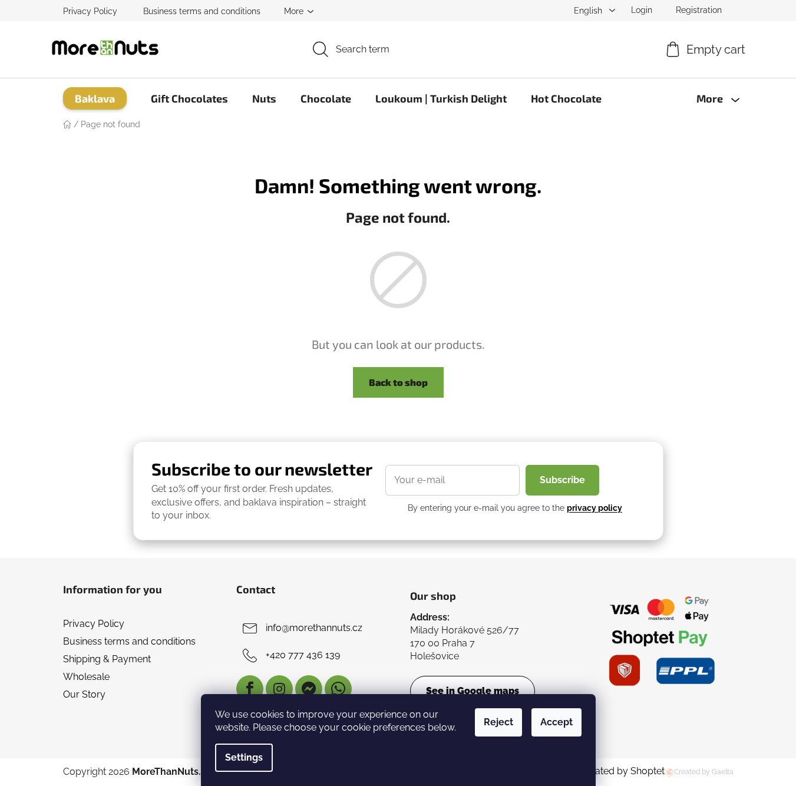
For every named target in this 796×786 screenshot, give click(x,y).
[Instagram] (279, 688)
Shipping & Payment (107, 659)
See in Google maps (472, 690)
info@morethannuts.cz (314, 627)
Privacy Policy (90, 11)
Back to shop (398, 382)
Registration (699, 10)
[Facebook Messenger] (308, 688)
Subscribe (562, 480)
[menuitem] (95, 98)
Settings (244, 757)
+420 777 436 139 (303, 654)
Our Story (84, 694)
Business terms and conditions (201, 11)
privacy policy (594, 508)
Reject (498, 722)
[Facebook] (249, 688)
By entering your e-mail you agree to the (515, 508)
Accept (556, 722)
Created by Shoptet (622, 771)
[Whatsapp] (338, 688)
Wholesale (86, 676)
